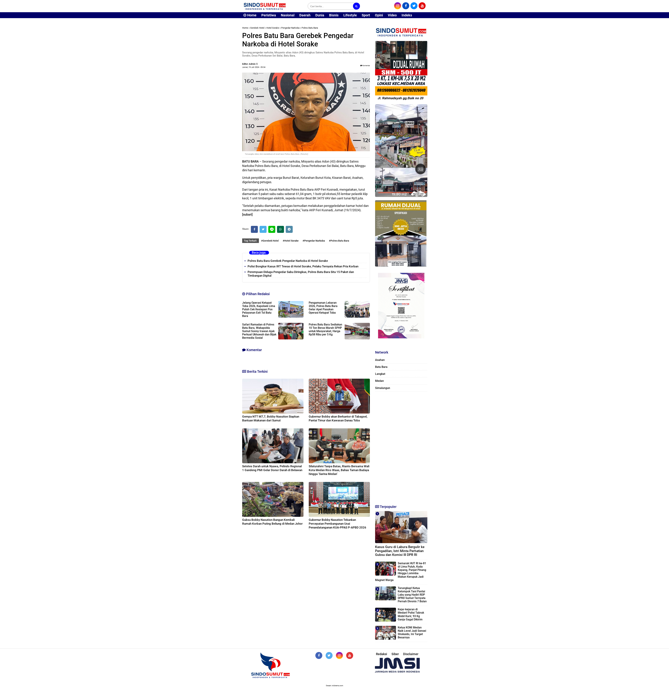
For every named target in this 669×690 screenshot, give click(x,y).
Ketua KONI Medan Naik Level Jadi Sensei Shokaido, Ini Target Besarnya (412, 632)
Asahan (380, 360)
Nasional (287, 15)
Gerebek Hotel (257, 28)
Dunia (319, 15)
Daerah (304, 15)
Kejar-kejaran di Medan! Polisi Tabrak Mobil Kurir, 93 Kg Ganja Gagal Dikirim (411, 614)
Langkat (380, 374)
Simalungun (382, 388)
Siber (395, 654)
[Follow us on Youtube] (349, 655)
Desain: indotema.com (334, 686)
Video (392, 15)
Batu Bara (381, 367)
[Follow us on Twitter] (329, 655)
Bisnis (334, 15)
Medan (379, 380)
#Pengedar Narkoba (314, 240)
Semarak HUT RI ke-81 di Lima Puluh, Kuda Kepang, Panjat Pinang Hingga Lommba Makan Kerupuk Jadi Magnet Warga (400, 572)
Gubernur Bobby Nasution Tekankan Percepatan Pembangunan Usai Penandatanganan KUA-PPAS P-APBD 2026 (337, 523)
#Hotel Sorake (291, 240)
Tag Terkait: (250, 240)
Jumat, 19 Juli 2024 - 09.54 (253, 67)
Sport (366, 15)
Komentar (366, 65)
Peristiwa (268, 15)
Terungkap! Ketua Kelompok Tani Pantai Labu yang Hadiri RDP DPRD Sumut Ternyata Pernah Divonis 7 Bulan (412, 594)
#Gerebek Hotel (270, 240)
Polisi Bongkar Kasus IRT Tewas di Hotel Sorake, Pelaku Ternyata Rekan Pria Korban (303, 266)
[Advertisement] (401, 446)
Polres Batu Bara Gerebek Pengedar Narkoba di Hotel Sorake (288, 260)
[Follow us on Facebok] (318, 655)
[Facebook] (254, 229)
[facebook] (405, 5)
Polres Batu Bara (310, 28)
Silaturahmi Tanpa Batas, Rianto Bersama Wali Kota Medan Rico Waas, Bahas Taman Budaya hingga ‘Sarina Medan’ (339, 470)
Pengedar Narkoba (290, 28)
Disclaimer (410, 654)
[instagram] (397, 5)
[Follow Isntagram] (339, 655)
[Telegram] (289, 229)
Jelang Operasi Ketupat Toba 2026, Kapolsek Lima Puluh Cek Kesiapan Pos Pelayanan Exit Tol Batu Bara (258, 309)
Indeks (407, 15)
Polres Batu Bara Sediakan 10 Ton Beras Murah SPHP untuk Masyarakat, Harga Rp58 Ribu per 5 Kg (325, 329)
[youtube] (422, 5)
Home (251, 15)
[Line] (271, 229)
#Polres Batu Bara (339, 240)
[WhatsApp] (280, 229)
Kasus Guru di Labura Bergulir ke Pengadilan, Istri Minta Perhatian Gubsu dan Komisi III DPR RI (399, 551)
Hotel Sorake (272, 28)
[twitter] (413, 5)
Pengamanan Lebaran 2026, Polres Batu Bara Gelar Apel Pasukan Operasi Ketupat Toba (323, 307)
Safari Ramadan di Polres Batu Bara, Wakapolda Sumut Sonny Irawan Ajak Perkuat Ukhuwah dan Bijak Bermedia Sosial (259, 331)
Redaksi (381, 654)
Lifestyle (350, 15)
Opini (379, 15)
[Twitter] (263, 229)
